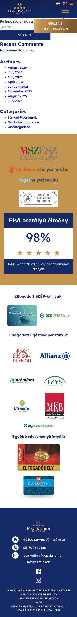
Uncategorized (19, 127)
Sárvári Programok (22, 117)
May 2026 (15, 77)
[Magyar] (58, 3)
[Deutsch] (71, 3)
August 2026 (17, 67)
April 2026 (15, 82)
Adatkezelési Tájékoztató (38, 598)
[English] (65, 3)
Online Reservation (55, 26)
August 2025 (17, 96)
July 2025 (15, 101)
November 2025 (20, 91)
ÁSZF (38, 602)
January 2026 (18, 86)
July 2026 (15, 72)
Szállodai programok (23, 122)
